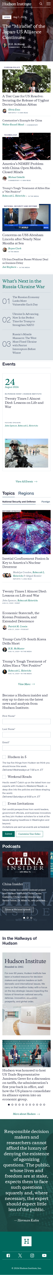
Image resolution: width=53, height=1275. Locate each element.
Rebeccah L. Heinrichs (13, 196)
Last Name (8, 729)
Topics (8, 493)
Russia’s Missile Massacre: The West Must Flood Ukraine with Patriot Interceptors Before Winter (25, 343)
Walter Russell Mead (13, 124)
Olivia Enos (14, 109)
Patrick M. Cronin (17, 626)
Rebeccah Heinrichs (28, 600)
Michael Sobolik (16, 177)
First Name (8, 716)
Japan (7, 17)
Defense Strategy (11, 511)
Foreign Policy (12, 67)
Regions (26, 493)
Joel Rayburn (9, 267)
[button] (24, 918)
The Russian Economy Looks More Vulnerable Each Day (26, 301)
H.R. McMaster (17, 44)
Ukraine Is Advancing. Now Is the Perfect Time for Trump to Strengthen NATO (26, 320)
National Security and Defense (20, 206)
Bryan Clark (14, 248)
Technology (10, 135)
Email (5, 742)
